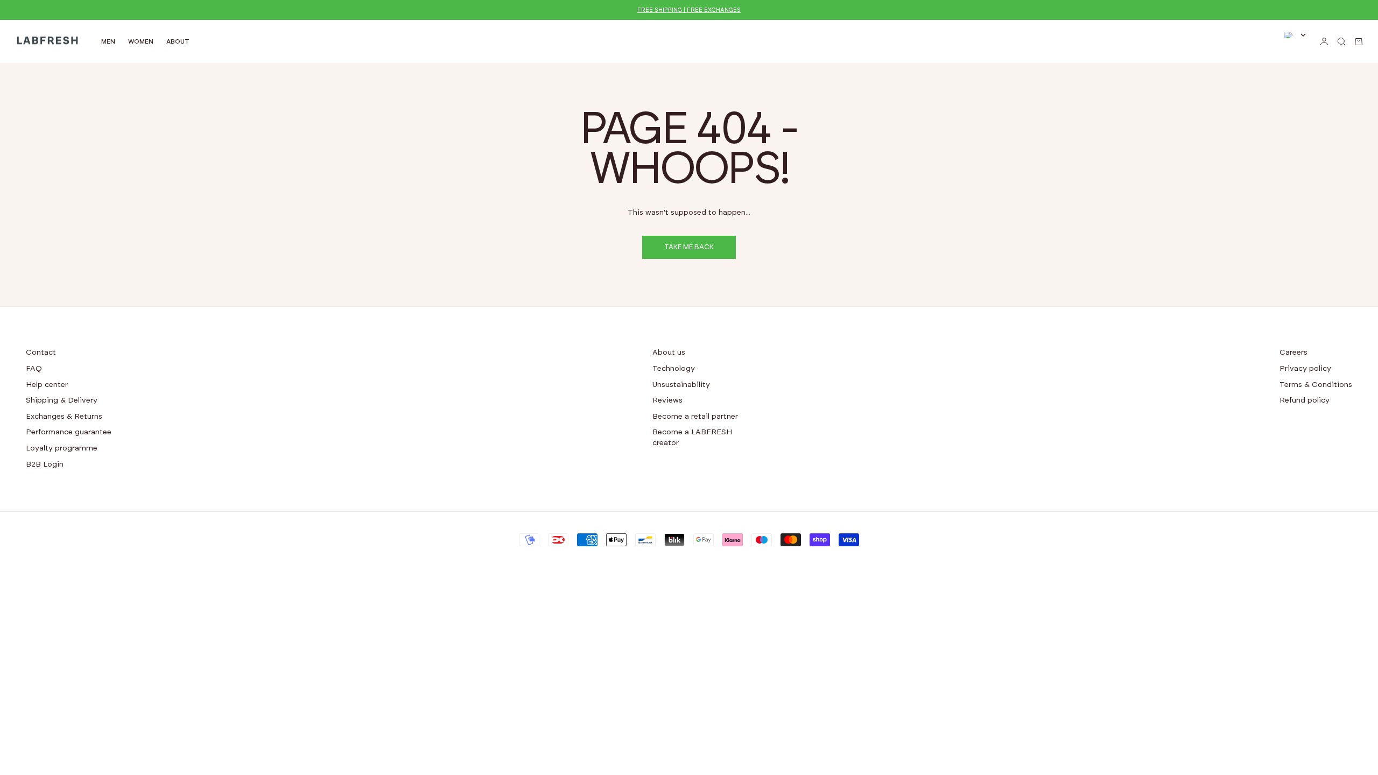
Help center (47, 385)
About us (668, 352)
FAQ (34, 368)
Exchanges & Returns (64, 416)
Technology (673, 368)
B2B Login (45, 464)
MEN (108, 41)
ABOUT (177, 41)
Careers (1293, 352)
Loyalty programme (61, 448)
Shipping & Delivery (61, 400)
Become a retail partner (695, 416)
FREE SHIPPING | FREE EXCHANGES (689, 10)
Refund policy (1304, 400)
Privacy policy (1305, 368)
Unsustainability (681, 385)
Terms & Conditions (1315, 385)
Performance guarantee (68, 432)
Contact (41, 352)
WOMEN (140, 41)
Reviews (667, 400)
